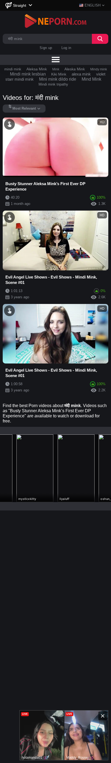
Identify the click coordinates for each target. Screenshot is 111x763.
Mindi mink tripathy (53, 84)
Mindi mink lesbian (28, 74)
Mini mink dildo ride (57, 79)
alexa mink (81, 74)
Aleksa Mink (36, 69)
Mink (55, 69)
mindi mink (12, 69)
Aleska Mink (74, 69)
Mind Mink (91, 79)
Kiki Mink (58, 74)
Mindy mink (98, 69)
